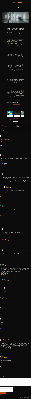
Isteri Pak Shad (8, 115)
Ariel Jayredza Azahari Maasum (6, 339)
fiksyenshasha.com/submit (16, 104)
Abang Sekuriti (15, 115)
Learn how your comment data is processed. (15, 394)
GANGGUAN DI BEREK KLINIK (23, 116)
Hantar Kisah (15, 121)
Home (9, 2)
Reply (1, 141)
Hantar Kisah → (20, 2)
